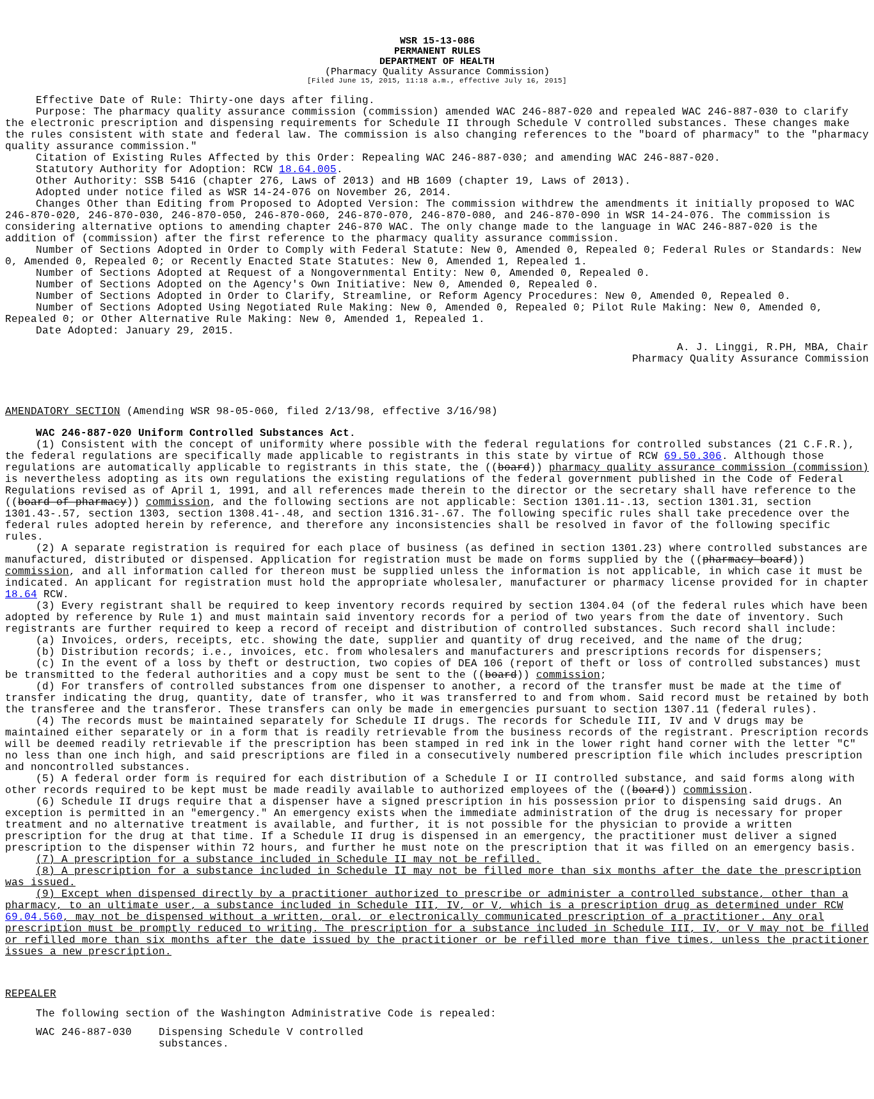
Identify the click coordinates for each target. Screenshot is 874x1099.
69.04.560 (34, 917)
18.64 (21, 594)
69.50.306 (693, 456)
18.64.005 (308, 169)
